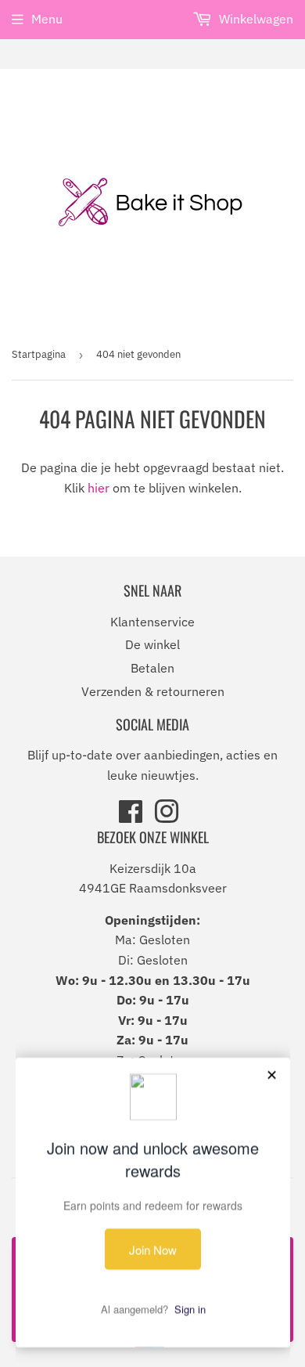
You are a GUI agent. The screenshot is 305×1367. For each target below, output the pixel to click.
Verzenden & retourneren (152, 691)
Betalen (152, 668)
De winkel (152, 644)
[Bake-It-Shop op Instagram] (166, 816)
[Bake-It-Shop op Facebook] (130, 816)
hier (98, 488)
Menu (47, 19)
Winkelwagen (254, 19)
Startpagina (39, 354)
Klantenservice (152, 621)
